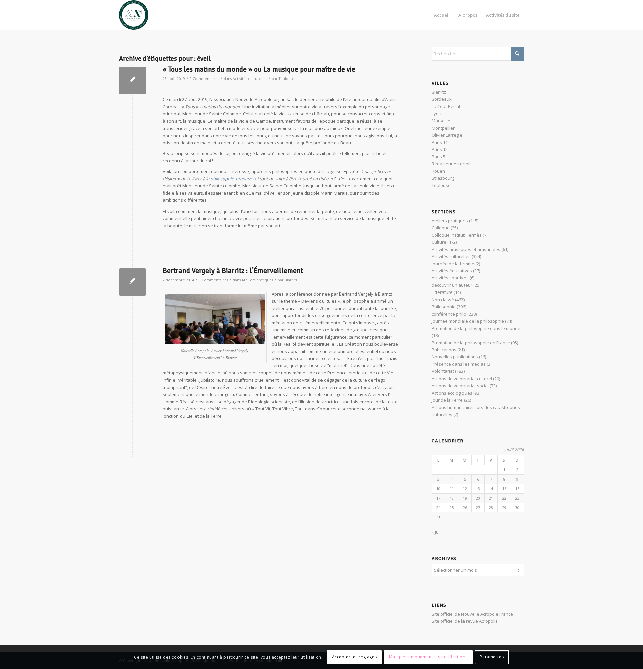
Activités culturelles (250, 78)
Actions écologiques (452, 393)
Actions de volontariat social (460, 386)
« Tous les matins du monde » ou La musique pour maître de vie (259, 69)
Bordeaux (442, 99)
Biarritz (291, 280)
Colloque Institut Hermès (457, 235)
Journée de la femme (453, 264)
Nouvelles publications (455, 357)
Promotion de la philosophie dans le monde (476, 328)
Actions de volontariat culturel (462, 378)
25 (452, 507)
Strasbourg (443, 178)
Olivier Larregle (447, 135)
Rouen (438, 171)
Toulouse (286, 78)
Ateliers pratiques (257, 280)
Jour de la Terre (447, 400)
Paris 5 (438, 157)
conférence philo (449, 314)
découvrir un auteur (452, 285)
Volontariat (443, 371)
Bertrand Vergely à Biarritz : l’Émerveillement (233, 270)
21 (491, 498)
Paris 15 (440, 149)
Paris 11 (440, 142)
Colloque (441, 228)
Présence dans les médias (459, 364)
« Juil (436, 532)
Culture (439, 242)
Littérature (442, 292)
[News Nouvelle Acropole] (133, 15)
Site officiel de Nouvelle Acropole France (472, 614)
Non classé (443, 300)
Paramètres (492, 657)
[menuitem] (442, 15)
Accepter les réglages (354, 657)
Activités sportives (450, 278)
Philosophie (444, 307)
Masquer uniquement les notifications (428, 657)
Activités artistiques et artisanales (466, 249)
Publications (444, 350)
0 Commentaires (204, 78)
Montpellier (443, 128)
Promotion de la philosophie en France (471, 343)
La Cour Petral (446, 106)
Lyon (436, 113)
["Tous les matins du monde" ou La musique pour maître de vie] (132, 80)
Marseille (441, 121)
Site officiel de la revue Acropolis (465, 621)
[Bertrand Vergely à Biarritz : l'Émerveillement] (132, 282)
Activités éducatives (452, 271)
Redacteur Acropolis (452, 164)
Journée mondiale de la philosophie (468, 321)
